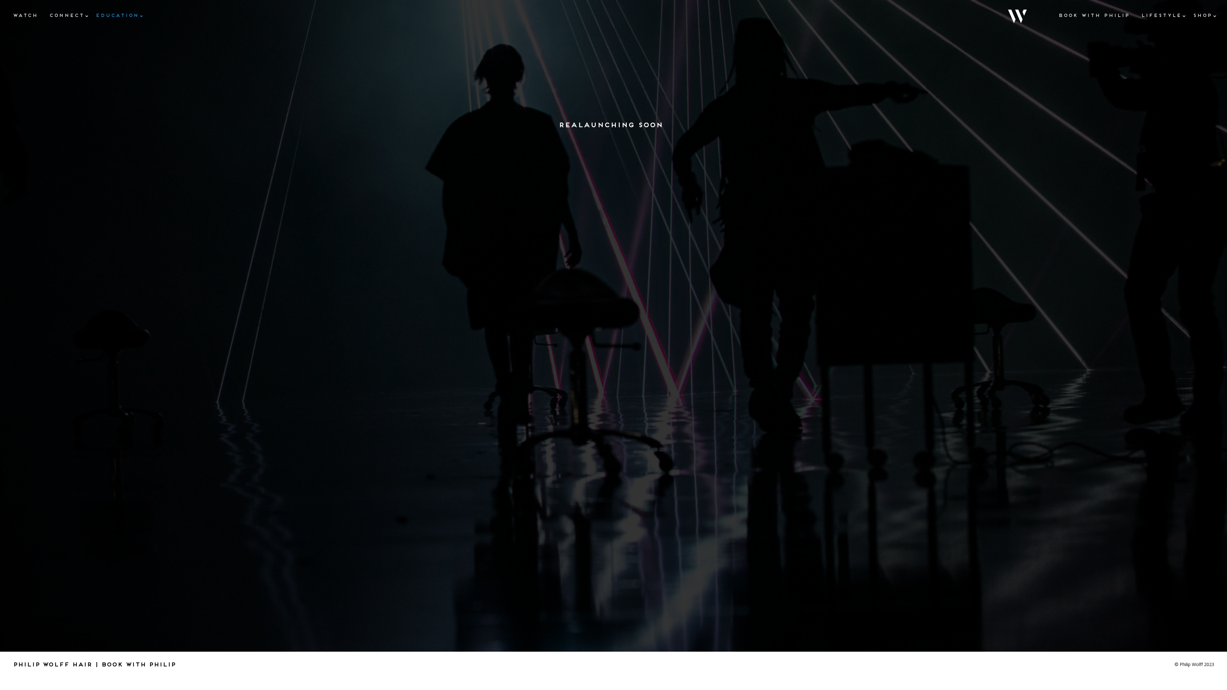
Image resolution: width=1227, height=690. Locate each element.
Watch (25, 15)
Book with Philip (1094, 15)
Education (117, 15)
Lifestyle (1161, 15)
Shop (1202, 15)
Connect (66, 15)
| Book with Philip (135, 664)
